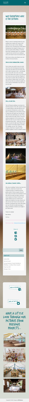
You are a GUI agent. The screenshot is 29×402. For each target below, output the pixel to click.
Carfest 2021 (6, 259)
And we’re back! (7, 261)
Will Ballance (20, 400)
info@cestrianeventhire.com (20, 223)
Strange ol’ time (7, 269)
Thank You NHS (7, 267)
